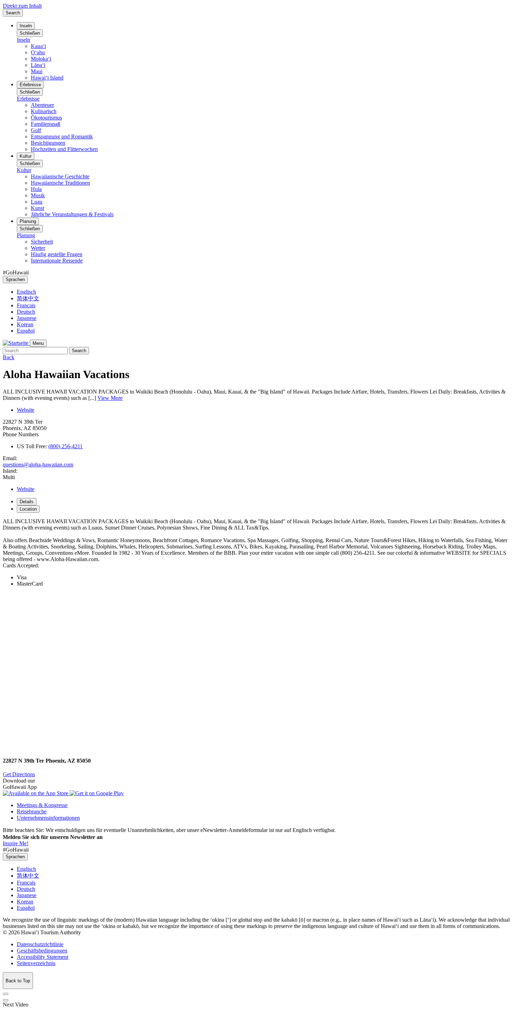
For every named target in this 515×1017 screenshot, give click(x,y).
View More (110, 398)
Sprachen (15, 279)
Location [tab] (28, 509)
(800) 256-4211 (65, 446)
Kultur (26, 156)
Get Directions (19, 774)
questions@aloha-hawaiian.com (38, 464)
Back (8, 357)
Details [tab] (27, 501)
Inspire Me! (15, 843)
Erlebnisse (30, 84)
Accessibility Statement (42, 957)
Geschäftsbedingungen (42, 951)
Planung (28, 221)
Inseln (26, 25)
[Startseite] (16, 343)
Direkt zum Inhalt (22, 6)
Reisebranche (32, 811)
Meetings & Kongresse (42, 805)
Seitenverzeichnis (36, 963)
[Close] (5, 994)
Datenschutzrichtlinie (40, 944)
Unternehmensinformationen (48, 818)
